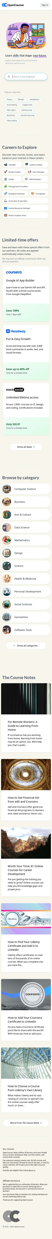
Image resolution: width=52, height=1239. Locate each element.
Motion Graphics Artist (15, 215)
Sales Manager (36, 172)
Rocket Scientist (12, 172)
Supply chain (27, 105)
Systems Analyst (33, 164)
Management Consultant (16, 186)
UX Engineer (38, 193)
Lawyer (9, 179)
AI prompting (12, 105)
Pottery (9, 99)
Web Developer (33, 179)
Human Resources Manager (17, 208)
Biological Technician (14, 193)
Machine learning (27, 115)
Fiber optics (11, 110)
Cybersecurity (26, 110)
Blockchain (11, 115)
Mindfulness (34, 99)
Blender (21, 99)
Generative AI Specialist (15, 200)
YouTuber (10, 164)
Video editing (12, 120)
